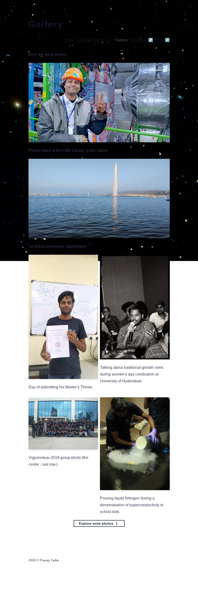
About (82, 40)
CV (110, 40)
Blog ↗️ (163, 40)
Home (69, 40)
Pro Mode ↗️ (142, 40)
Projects (97, 40)
